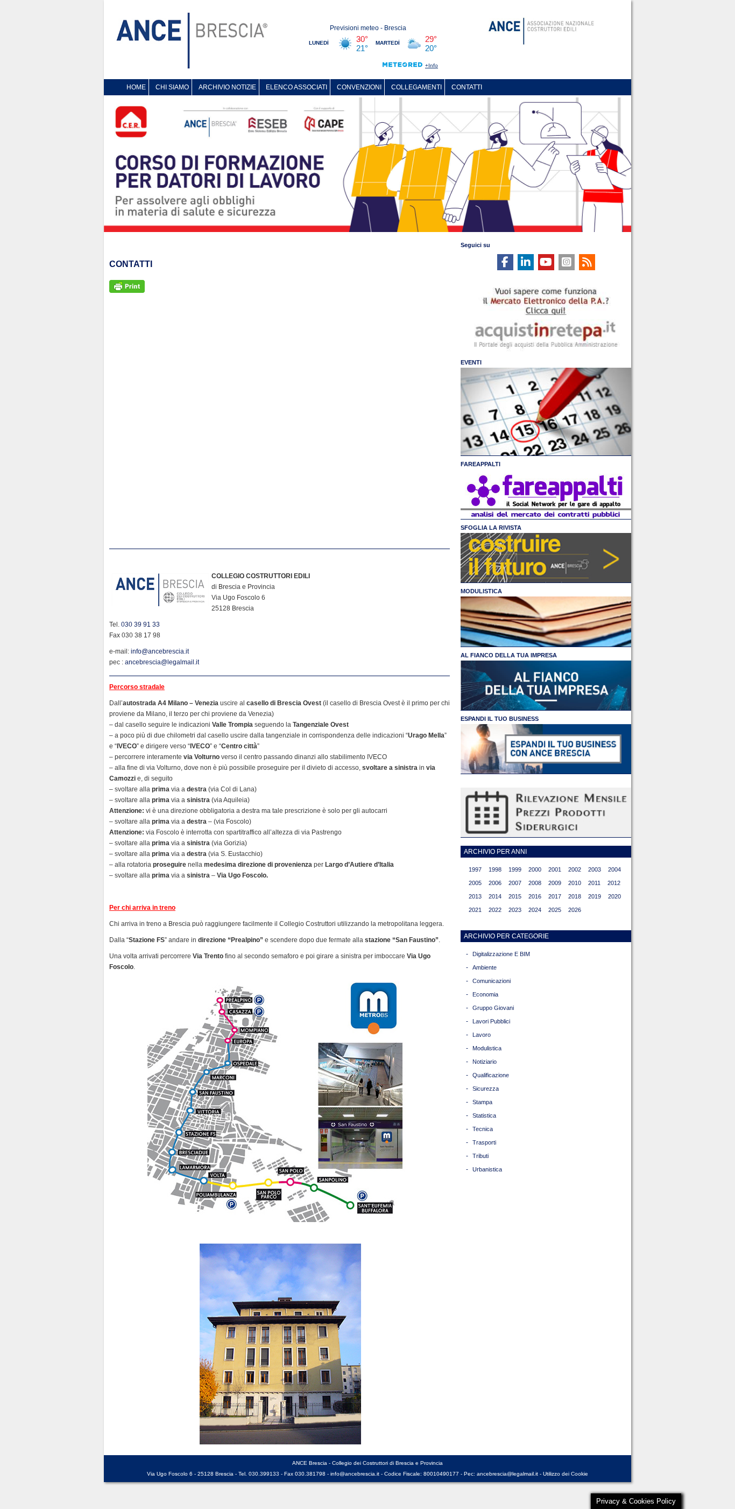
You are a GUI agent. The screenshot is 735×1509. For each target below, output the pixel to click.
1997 (475, 869)
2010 (574, 883)
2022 (495, 910)
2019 (594, 896)
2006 (495, 883)
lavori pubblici (491, 1021)
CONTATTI (466, 87)
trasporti (484, 1142)
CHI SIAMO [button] (172, 87)
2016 (534, 896)
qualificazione (490, 1075)
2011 (594, 883)
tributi (480, 1156)
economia (485, 994)
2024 (534, 910)
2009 (554, 883)
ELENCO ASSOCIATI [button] (296, 87)
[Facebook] (505, 262)
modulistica (486, 1048)
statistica (484, 1115)
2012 (613, 883)
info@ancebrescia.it (160, 651)
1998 (495, 869)
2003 (594, 869)
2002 (574, 869)
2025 (554, 910)
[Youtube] (546, 262)
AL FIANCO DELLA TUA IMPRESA (509, 655)
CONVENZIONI (359, 87)
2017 (554, 896)
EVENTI (471, 362)
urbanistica (487, 1169)
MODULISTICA (481, 591)
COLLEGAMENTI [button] (416, 87)
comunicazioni (491, 981)
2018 (574, 896)
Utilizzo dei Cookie (565, 1474)
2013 (475, 896)
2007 (514, 883)
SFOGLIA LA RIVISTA (491, 527)
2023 (514, 910)
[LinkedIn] (526, 262)
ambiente (484, 967)
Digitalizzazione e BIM (501, 954)
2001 (554, 869)
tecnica (482, 1129)
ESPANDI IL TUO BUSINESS (500, 718)
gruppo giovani (493, 1008)
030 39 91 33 (140, 624)
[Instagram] (567, 262)
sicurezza (485, 1088)
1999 (514, 869)
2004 (614, 869)
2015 (514, 896)
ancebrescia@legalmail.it (162, 662)
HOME (136, 87)
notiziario (484, 1061)
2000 (534, 869)
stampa (482, 1102)
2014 (495, 896)
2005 (475, 883)
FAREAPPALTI (480, 464)
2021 (475, 910)
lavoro (481, 1034)
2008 (534, 883)
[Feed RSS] (587, 262)
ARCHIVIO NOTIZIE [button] (227, 87)
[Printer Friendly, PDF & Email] (127, 286)
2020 (614, 896)
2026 (574, 910)
